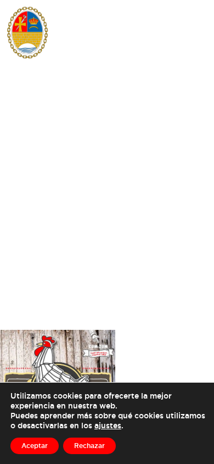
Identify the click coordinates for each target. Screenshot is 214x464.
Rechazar (89, 445)
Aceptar (34, 445)
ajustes (107, 425)
